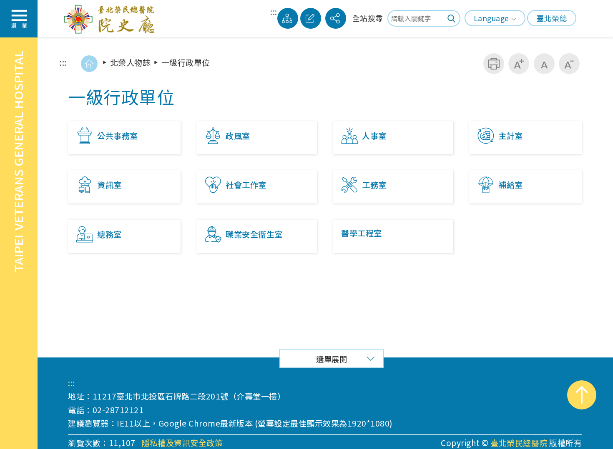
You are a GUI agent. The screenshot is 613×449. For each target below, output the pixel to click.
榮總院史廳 (111, 18)
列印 (493, 63)
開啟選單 (19, 18)
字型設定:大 (518, 63)
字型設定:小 (569, 63)
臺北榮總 (551, 18)
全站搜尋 (367, 18)
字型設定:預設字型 (544, 63)
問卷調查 (310, 18)
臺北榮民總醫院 (519, 443)
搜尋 (452, 18)
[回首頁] (89, 63)
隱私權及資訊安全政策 (182, 443)
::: (273, 12)
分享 (335, 18)
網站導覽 (287, 18)
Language (491, 18)
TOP (581, 394)
